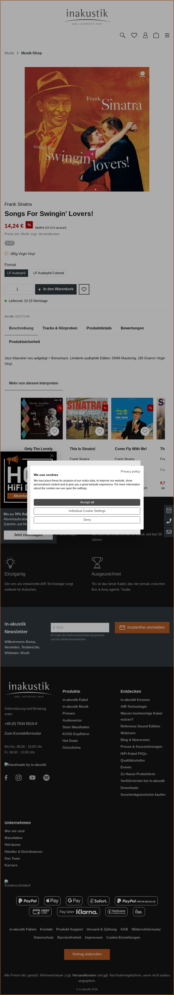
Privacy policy (130, 471)
